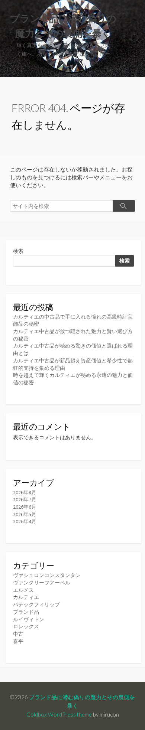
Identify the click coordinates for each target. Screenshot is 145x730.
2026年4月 (24, 521)
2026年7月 (24, 499)
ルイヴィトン (28, 619)
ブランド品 (26, 612)
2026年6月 (24, 506)
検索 (18, 251)
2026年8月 (24, 492)
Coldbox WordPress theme (59, 714)
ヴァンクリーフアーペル (41, 582)
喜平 (18, 641)
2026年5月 (24, 514)
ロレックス (26, 626)
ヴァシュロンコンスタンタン (47, 575)
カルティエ (26, 597)
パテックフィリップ (36, 604)
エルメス (23, 590)
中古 (18, 633)
